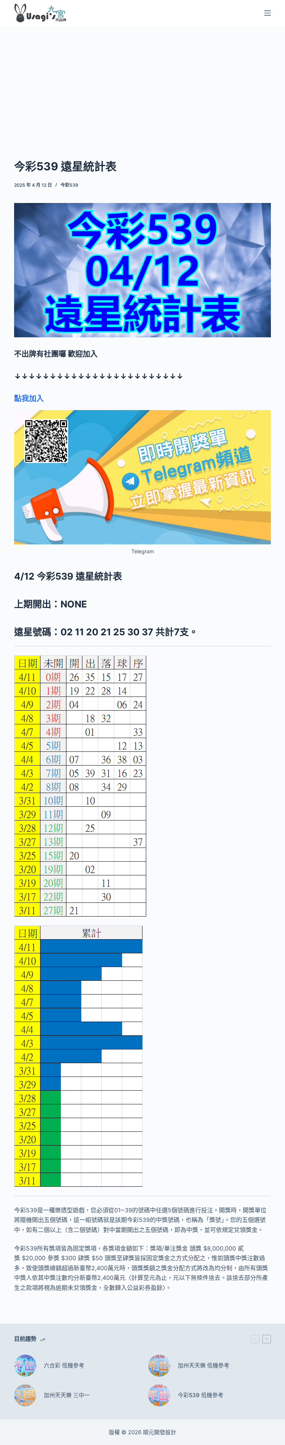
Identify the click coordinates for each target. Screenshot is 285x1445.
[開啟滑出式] (267, 13)
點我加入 (29, 398)
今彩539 (69, 185)
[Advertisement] (142, 81)
